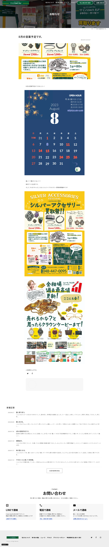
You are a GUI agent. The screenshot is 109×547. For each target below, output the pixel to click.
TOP (92, 29)
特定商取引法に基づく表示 (74, 537)
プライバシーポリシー (59, 537)
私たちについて (50, 2)
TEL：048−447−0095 (46, 519)
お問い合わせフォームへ (80, 519)
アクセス (73, 2)
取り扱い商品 (59, 2)
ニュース (66, 2)
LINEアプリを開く (11, 519)
